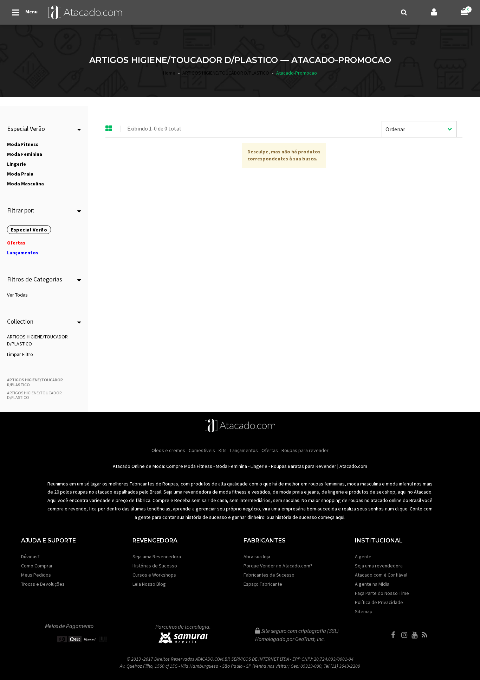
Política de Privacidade (379, 602)
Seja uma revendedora (379, 566)
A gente (363, 556)
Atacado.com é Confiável (381, 575)
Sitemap (363, 611)
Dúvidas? (30, 556)
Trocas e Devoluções (43, 584)
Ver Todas (17, 295)
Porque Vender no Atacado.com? (278, 566)
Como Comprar (37, 566)
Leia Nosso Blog (149, 584)
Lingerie (259, 466)
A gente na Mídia (372, 584)
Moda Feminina (231, 466)
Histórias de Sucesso (154, 566)
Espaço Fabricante (263, 584)
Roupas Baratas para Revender (303, 466)
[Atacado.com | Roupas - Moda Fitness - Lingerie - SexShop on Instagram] (405, 634)
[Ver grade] (108, 129)
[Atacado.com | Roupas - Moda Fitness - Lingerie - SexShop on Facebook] (395, 634)
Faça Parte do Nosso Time (382, 593)
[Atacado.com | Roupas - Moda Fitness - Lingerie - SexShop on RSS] (426, 634)
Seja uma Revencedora (156, 556)
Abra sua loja (257, 556)
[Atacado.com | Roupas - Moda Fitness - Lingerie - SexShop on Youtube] (416, 634)
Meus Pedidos (36, 575)
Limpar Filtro (20, 354)
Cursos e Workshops (154, 575)
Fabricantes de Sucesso (269, 575)
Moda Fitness (198, 466)
